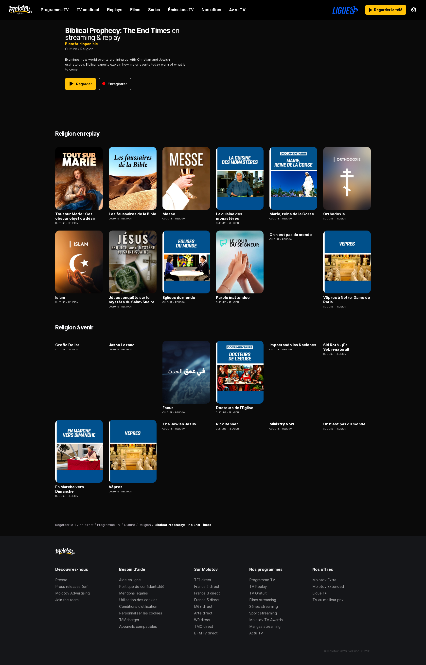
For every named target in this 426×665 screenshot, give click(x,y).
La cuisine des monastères (229, 216)
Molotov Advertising (72, 593)
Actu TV (256, 633)
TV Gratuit (258, 593)
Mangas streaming (265, 626)
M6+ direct (203, 606)
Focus (168, 408)
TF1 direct (202, 579)
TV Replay (258, 586)
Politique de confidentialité (141, 586)
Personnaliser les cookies (140, 613)
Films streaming (262, 599)
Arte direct (203, 613)
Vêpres (116, 487)
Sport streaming (263, 613)
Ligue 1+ (319, 593)
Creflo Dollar (67, 345)
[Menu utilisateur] (413, 10)
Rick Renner (227, 424)
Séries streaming (263, 606)
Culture (71, 49)
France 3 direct (207, 593)
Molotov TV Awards (266, 619)
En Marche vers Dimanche (69, 489)
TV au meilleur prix (327, 599)
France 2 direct (206, 586)
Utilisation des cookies (138, 599)
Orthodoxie (334, 214)
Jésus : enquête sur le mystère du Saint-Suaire (132, 299)
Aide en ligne (130, 579)
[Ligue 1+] (345, 10)
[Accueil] (20, 10)
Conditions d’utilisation (138, 606)
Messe (168, 214)
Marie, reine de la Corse (291, 214)
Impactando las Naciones (292, 345)
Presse (61, 579)
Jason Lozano (122, 345)
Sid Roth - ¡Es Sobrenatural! (336, 347)
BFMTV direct (206, 633)
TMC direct (203, 626)
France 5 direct (207, 599)
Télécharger (129, 619)
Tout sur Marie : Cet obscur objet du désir (75, 216)
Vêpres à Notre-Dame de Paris (346, 299)
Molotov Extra (324, 579)
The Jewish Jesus (179, 424)
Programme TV (262, 579)
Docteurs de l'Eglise (234, 408)
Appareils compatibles (138, 626)
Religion (86, 49)
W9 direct (202, 619)
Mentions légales (133, 593)
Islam (60, 297)
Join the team (67, 599)
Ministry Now (281, 424)
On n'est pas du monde (290, 235)
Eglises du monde (178, 297)
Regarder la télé (388, 10)
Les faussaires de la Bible (132, 214)
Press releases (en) (72, 586)
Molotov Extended (328, 586)
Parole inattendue (233, 297)
